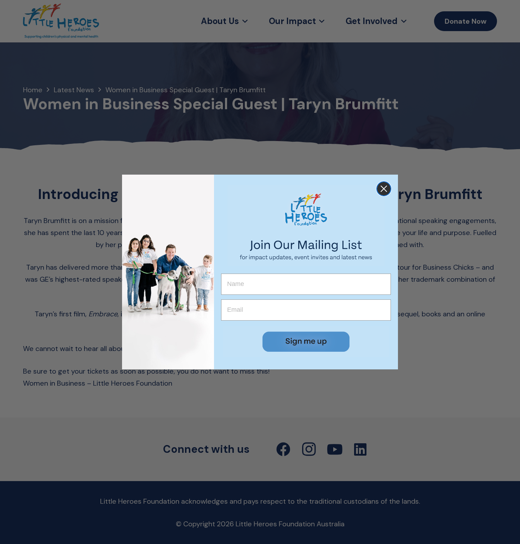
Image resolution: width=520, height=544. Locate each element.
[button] (306, 341)
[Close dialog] (384, 189)
